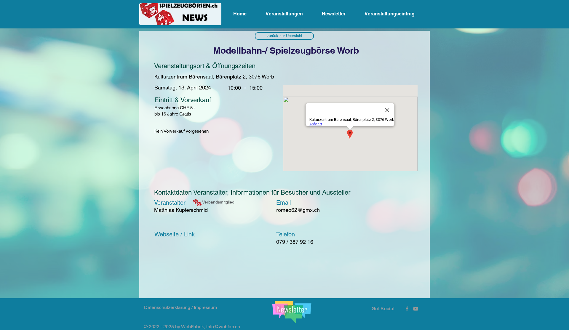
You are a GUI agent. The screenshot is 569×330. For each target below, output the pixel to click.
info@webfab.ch (223, 326)
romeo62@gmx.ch (298, 210)
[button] (284, 36)
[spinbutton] (256, 88)
